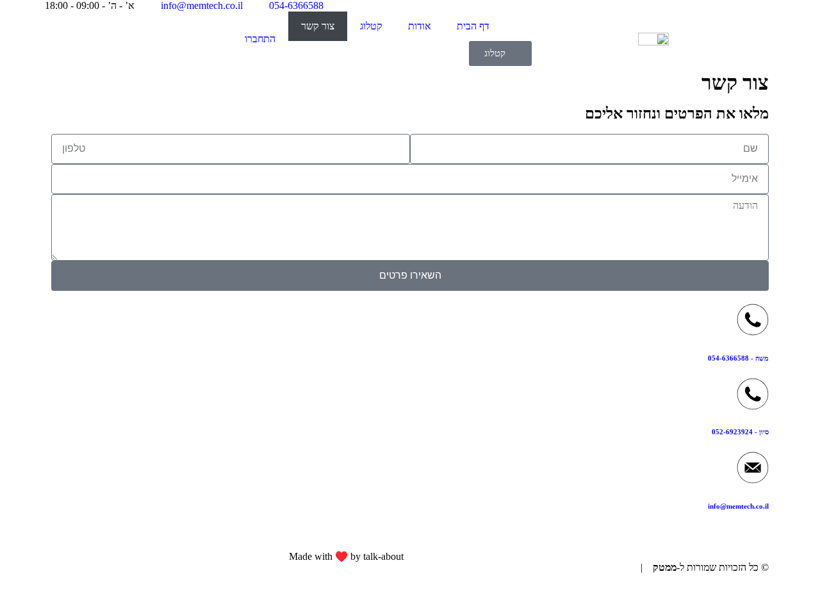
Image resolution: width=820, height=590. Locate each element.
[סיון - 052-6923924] (753, 394)
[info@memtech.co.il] (753, 468)
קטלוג (371, 25)
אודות (419, 25)
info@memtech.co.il (738, 506)
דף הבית (473, 25)
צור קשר (317, 25)
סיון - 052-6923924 (740, 432)
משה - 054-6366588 (738, 358)
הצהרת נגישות (608, 567)
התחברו (260, 38)
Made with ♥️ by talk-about (346, 556)
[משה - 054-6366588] (753, 320)
